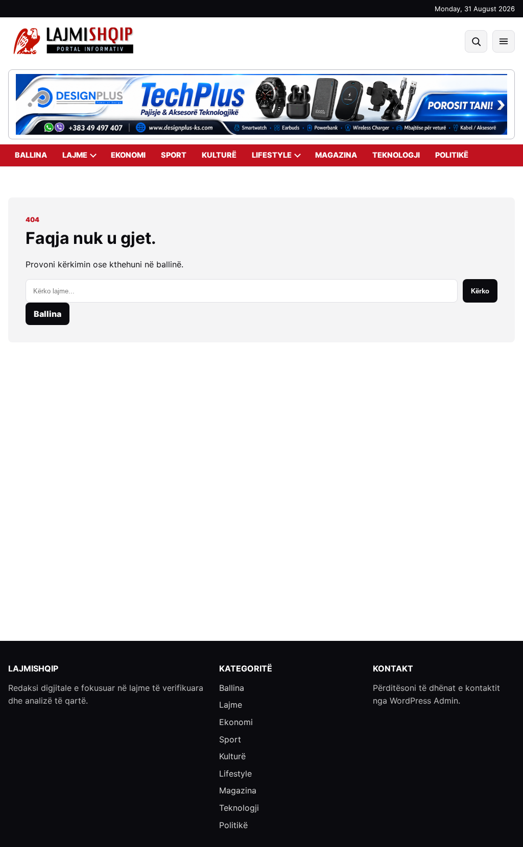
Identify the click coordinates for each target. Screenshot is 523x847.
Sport (173, 155)
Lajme (74, 155)
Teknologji (396, 155)
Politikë (451, 155)
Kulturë (219, 155)
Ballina (31, 155)
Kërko (480, 291)
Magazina (336, 155)
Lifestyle (272, 155)
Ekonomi (128, 155)
